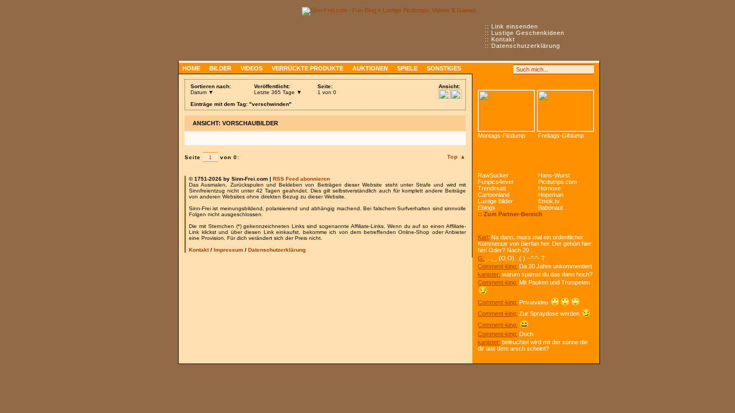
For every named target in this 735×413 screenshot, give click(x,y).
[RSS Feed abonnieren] (482, 69)
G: (481, 258)
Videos (252, 68)
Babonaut (550, 207)
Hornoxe (549, 188)
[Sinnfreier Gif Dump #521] (565, 111)
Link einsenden (514, 26)
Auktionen (370, 68)
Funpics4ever (496, 182)
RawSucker (493, 175)
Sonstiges (444, 68)
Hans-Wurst (554, 175)
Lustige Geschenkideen (527, 33)
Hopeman (550, 194)
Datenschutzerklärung (525, 45)
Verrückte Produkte (307, 68)
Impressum (228, 250)
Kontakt (503, 39)
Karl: (484, 237)
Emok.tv (549, 201)
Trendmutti (492, 188)
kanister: (489, 274)
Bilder (220, 68)
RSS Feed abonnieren (301, 179)
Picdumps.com (557, 182)
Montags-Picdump (501, 135)
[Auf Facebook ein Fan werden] (494, 69)
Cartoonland (494, 194)
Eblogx (487, 207)
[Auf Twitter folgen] (506, 69)
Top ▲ (456, 157)
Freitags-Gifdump (561, 135)
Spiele (407, 68)
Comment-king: (498, 266)
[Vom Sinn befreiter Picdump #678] (506, 111)
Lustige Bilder (495, 201)
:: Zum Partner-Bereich (510, 214)
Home (191, 68)
